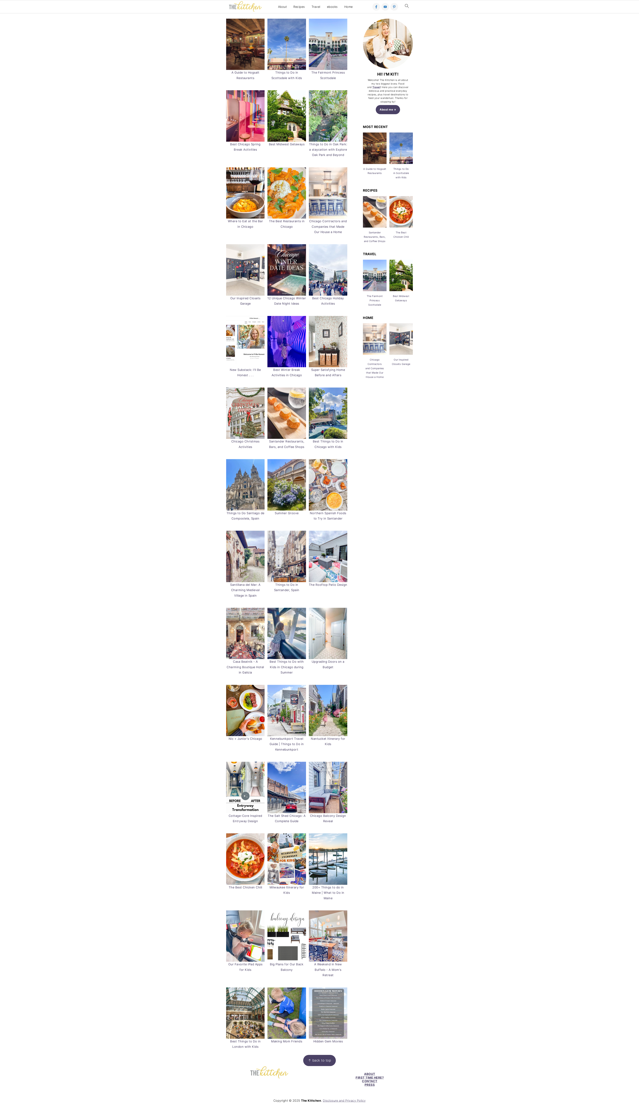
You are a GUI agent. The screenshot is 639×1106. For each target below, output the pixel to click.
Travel (316, 6)
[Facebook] (376, 7)
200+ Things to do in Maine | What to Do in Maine (328, 893)
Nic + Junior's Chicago (245, 738)
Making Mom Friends (286, 1041)
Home (348, 6)
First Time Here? (370, 1077)
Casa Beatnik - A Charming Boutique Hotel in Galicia (245, 667)
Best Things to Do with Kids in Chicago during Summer (287, 667)
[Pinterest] (394, 7)
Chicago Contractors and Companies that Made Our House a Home (328, 226)
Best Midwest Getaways (287, 144)
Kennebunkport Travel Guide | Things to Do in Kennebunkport (287, 744)
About (282, 6)
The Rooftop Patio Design (328, 584)
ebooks (332, 6)
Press (370, 1085)
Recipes (299, 6)
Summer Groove (287, 513)
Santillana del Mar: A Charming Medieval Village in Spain (245, 590)
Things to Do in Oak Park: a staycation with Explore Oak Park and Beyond (328, 149)
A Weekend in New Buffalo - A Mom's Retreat (328, 970)
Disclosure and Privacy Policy (344, 1100)
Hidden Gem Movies (328, 1041)
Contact (369, 1081)
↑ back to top (319, 1060)
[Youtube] (385, 7)
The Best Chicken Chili (245, 887)
